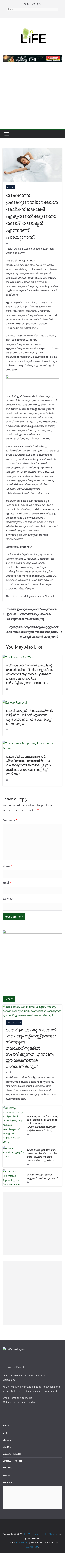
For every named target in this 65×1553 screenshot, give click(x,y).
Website (8, 899)
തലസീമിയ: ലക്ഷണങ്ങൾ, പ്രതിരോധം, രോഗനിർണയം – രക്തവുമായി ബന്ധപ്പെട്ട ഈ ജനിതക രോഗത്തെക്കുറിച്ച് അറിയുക (30, 765)
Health (10, 187)
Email (7, 883)
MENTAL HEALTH (12, 1461)
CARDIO (7, 1446)
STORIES (7, 1482)
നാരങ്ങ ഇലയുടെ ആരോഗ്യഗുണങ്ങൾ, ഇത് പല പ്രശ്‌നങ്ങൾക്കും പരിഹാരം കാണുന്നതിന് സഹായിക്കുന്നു (32, 614)
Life (5, 1432)
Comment (10, 820)
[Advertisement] (32, 97)
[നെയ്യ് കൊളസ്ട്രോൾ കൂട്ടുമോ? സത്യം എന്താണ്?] (13, 1177)
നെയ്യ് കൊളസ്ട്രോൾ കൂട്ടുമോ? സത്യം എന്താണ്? (42, 1176)
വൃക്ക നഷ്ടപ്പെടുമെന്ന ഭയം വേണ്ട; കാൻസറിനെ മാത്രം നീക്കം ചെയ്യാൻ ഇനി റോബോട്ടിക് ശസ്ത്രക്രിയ (42, 1155)
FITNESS (7, 1468)
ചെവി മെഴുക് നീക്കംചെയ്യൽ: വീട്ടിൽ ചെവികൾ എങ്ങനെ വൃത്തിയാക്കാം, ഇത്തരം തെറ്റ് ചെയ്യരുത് (29, 717)
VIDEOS (7, 1439)
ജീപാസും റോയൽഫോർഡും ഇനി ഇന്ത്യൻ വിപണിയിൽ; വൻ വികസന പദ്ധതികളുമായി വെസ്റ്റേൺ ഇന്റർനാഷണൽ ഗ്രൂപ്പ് (42, 1123)
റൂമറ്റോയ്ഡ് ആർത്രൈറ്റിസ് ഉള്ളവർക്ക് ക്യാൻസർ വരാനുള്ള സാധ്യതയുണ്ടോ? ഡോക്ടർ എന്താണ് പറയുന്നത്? (32, 632)
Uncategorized (14, 1022)
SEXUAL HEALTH (12, 1454)
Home (6, 1425)
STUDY (6, 1475)
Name (7, 866)
